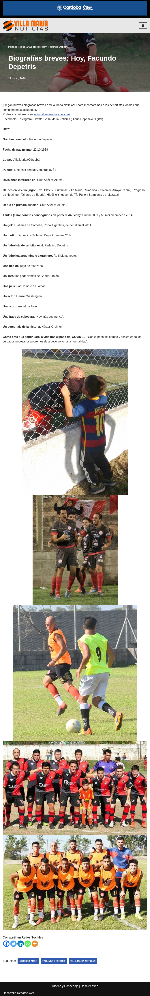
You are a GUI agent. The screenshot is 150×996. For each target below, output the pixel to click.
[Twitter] (13, 944)
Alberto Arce (28, 961)
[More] (35, 944)
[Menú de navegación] (143, 25)
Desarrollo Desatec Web (19, 993)
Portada (12, 46)
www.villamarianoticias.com (52, 114)
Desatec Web (89, 986)
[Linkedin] (20, 944)
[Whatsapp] (28, 944)
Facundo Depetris (53, 961)
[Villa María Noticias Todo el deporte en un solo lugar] (25, 25)
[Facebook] (6, 944)
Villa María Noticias (82, 961)
